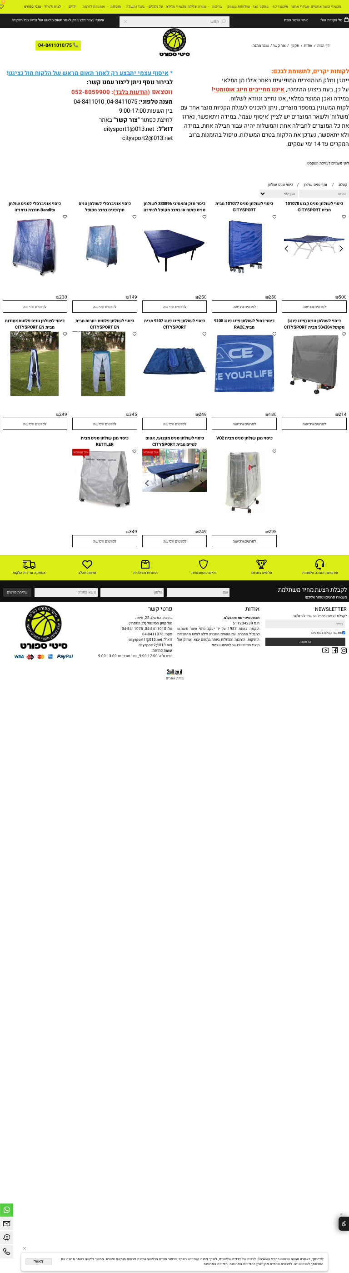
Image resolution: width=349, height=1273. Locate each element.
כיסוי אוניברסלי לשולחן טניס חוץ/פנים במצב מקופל (105, 206)
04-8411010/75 (55, 45)
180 (273, 414)
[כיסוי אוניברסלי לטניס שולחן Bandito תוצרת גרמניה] (35, 277)
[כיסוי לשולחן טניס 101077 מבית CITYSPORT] (244, 277)
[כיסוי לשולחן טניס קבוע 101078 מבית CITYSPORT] (314, 277)
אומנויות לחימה (94, 6)
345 (133, 414)
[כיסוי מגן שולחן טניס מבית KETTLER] (104, 512)
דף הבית (322, 45)
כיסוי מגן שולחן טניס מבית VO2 (244, 438)
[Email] (6, 1225)
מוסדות (115, 6)
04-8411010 (89, 101)
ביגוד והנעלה (135, 6)
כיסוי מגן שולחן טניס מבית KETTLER (105, 441)
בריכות (217, 6)
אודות (308, 45)
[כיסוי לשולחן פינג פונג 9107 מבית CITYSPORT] (174, 395)
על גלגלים (156, 6)
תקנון (295, 45)
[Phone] (6, 1253)
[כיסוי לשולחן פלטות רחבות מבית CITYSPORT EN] (104, 395)
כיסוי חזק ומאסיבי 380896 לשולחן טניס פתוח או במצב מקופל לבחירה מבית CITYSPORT (174, 210)
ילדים (72, 6)
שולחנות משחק (238, 6)
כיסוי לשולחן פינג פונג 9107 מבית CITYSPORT (174, 324)
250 (273, 297)
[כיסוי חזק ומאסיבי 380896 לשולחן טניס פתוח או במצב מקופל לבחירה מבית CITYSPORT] (174, 277)
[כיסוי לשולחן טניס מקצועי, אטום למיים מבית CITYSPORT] (174, 490)
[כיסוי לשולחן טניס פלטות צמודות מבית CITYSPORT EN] (35, 395)
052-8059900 (90, 92)
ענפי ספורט (32, 6)
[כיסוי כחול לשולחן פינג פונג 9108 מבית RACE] (244, 394)
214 (343, 414)
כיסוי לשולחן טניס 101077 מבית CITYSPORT (244, 206)
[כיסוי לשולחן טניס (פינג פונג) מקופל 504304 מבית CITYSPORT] (314, 395)
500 (343, 297)
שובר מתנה (261, 45)
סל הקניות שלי (330, 20)
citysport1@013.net (129, 129)
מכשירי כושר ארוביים (326, 6)
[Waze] (6, 1239)
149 (133, 297)
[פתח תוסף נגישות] (344, 1224)
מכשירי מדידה (176, 6)
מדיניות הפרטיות (216, 1264)
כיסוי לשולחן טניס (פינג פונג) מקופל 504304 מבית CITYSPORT (314, 324)
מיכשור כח (280, 6)
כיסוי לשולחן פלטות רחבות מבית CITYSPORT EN (104, 324)
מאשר (38, 1261)
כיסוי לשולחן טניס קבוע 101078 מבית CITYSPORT (314, 206)
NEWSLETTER (331, 609)
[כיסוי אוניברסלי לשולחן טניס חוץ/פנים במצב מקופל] (104, 277)
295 (273, 532)
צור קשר (279, 45)
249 (203, 414)
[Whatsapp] (6, 1211)
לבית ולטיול (53, 6)
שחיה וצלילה (197, 6)
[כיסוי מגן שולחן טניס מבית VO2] (244, 513)
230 (63, 297)
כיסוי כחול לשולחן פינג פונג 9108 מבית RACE (244, 324)
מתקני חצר (261, 6)
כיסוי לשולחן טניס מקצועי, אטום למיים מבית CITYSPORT (174, 441)
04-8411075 (122, 101)
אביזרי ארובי (300, 6)
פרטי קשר (160, 609)
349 (133, 532)
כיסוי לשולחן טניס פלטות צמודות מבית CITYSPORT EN (35, 324)
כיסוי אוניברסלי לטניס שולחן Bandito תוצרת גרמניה (35, 206)
